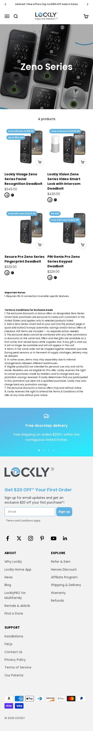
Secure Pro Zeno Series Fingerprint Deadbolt (24, 259)
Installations (14, 636)
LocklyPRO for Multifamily (15, 595)
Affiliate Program (64, 577)
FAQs (8, 644)
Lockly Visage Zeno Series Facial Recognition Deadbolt (23, 179)
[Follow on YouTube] (54, 538)
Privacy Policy (15, 659)
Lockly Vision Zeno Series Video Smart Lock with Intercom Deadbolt (63, 181)
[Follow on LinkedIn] (65, 538)
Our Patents (14, 675)
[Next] (87, 4)
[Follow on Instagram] (31, 538)
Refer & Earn (60, 561)
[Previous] (5, 4)
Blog (8, 585)
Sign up (64, 512)
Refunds (57, 600)
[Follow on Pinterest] (42, 538)
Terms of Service (18, 667)
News (9, 577)
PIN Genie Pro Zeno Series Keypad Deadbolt (63, 261)
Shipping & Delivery (66, 585)
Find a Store (14, 613)
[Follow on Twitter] (19, 538)
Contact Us (13, 652)
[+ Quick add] (40, 162)
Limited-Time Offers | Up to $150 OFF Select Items (46, 4)
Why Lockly (13, 561)
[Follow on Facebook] (8, 538)
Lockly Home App (18, 569)
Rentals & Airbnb (17, 605)
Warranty (58, 593)
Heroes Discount (64, 569)
